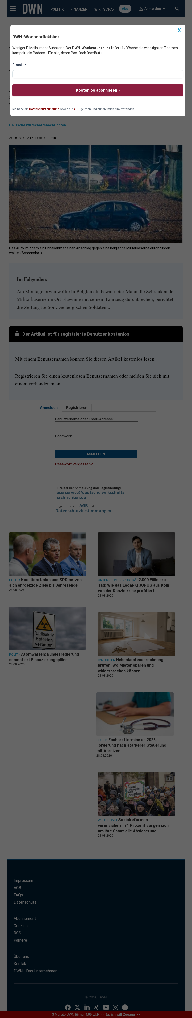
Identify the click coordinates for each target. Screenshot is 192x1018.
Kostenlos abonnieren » (98, 90)
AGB (77, 109)
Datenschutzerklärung (44, 109)
